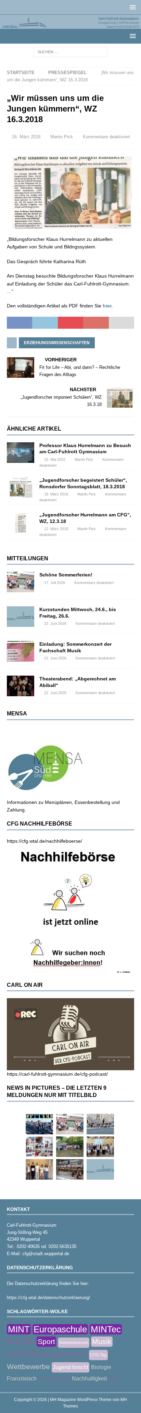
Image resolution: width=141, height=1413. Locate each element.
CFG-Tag (98, 1355)
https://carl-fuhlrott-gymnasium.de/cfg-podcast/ (57, 1074)
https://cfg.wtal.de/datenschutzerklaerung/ (48, 1297)
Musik (102, 1341)
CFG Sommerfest (54, 1379)
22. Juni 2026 (55, 623)
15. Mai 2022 (54, 459)
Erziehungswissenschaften (57, 342)
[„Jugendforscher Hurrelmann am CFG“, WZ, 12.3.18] (20, 522)
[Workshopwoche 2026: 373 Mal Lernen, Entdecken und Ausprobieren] (39, 1146)
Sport (46, 1341)
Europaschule (60, 1329)
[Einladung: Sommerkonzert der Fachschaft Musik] (20, 651)
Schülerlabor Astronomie (47, 1354)
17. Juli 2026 (54, 583)
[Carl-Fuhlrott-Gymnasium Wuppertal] (70, 25)
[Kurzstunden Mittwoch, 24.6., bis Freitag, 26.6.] (20, 616)
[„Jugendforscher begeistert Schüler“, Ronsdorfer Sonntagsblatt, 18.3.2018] (20, 487)
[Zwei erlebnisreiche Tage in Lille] (70, 1146)
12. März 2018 (56, 529)
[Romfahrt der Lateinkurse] (100, 1124)
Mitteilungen (27, 558)
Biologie (101, 1367)
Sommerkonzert (73, 1342)
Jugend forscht (70, 1367)
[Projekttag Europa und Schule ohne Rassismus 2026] (70, 1169)
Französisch (22, 1378)
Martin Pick (61, 136)
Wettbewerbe (28, 1366)
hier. (108, 305)
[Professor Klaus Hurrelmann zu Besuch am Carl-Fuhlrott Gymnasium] (20, 452)
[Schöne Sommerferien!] (20, 582)
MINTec (106, 1329)
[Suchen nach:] (70, 51)
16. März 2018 (26, 136)
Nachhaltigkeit (89, 1378)
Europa (21, 1341)
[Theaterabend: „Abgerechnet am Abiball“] (20, 686)
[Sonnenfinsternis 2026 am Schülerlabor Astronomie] (39, 1124)
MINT (19, 1329)
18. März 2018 (56, 494)
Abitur (113, 1379)
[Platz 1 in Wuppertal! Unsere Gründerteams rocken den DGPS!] (39, 1169)
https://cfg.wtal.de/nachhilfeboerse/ (44, 841)
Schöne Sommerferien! (65, 574)
